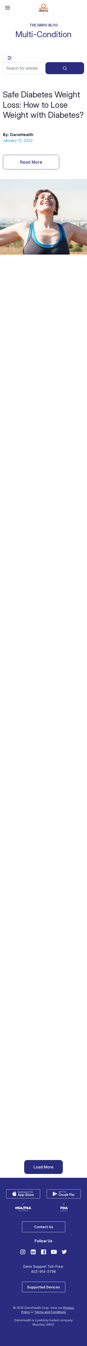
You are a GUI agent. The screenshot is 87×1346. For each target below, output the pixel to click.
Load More (43, 1167)
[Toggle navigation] (6, 7)
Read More (31, 162)
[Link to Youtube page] (54, 1251)
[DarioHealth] (43, 8)
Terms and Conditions (50, 1312)
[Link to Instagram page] (24, 1251)
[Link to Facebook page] (44, 1251)
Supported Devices (43, 1287)
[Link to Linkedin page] (34, 1251)
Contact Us (43, 1227)
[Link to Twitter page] (64, 1251)
